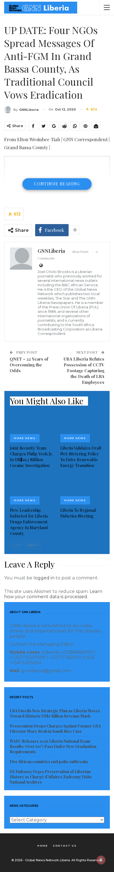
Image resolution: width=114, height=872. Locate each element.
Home (42, 845)
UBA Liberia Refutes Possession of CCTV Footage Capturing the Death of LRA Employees (84, 370)
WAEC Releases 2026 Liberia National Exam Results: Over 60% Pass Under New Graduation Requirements (53, 746)
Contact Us (65, 845)
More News (25, 438)
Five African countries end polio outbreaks (49, 761)
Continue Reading (57, 184)
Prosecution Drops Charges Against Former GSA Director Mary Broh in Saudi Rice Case (55, 728)
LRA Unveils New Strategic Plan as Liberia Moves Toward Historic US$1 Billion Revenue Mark (55, 713)
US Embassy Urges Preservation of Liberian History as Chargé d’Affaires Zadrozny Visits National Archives (51, 777)
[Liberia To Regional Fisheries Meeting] (82, 489)
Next (32, 545)
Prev (18, 545)
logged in (44, 578)
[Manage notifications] (101, 859)
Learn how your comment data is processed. (53, 594)
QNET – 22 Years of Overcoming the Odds (29, 364)
